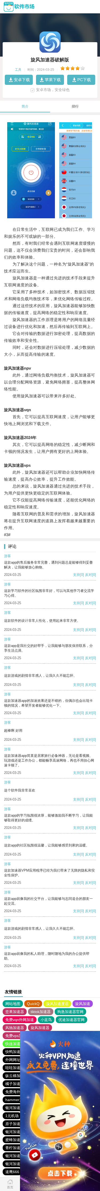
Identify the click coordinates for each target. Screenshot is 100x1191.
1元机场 (12, 1116)
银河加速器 (14, 1108)
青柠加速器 (14, 1148)
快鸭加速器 (14, 1052)
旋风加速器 (40, 1028)
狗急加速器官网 (70, 1012)
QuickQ (33, 1004)
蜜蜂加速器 (14, 1140)
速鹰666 (12, 1172)
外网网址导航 (16, 1060)
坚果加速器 (14, 1012)
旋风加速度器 (57, 1004)
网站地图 (12, 1004)
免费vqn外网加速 (19, 1020)
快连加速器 (14, 1044)
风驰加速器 (14, 1028)
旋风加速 (82, 1004)
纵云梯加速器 (16, 1076)
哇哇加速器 (14, 1068)
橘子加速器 (14, 1084)
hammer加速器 (18, 1100)
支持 (76, 575)
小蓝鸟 (46, 1020)
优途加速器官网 (71, 1020)
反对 (88, 575)
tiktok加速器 (41, 1012)
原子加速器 (14, 1124)
